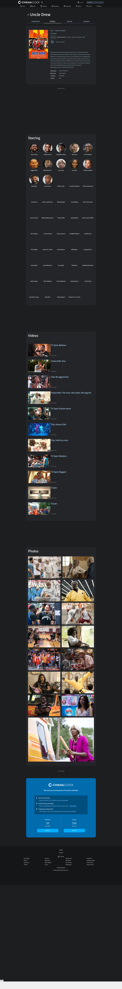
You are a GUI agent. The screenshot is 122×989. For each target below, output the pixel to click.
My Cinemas (69, 862)
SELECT (47, 830)
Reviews (86, 21)
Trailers (79, 6)
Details (52, 21)
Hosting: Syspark (61, 867)
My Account (68, 858)
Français (61, 852)
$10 (74, 825)
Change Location (91, 860)
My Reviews (68, 865)
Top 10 (90, 6)
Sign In (82, 2)
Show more (73, 806)
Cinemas (44, 6)
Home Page (26, 858)
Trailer (69, 21)
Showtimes (36, 21)
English (61, 850)
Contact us (89, 858)
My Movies (68, 860)
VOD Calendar (48, 862)
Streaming (56, 6)
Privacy (62, 856)
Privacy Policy (90, 865)
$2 (48, 825)
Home (23, 6)
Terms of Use (90, 862)
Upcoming (68, 6)
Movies (33, 6)
